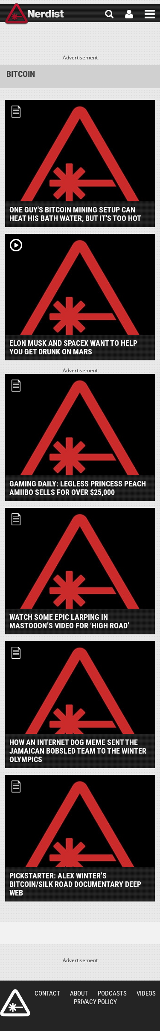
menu (150, 14)
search (109, 14)
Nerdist (34, 14)
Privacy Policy (95, 1002)
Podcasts (112, 993)
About (79, 993)
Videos (146, 993)
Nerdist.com (15, 1002)
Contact (47, 993)
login (129, 14)
